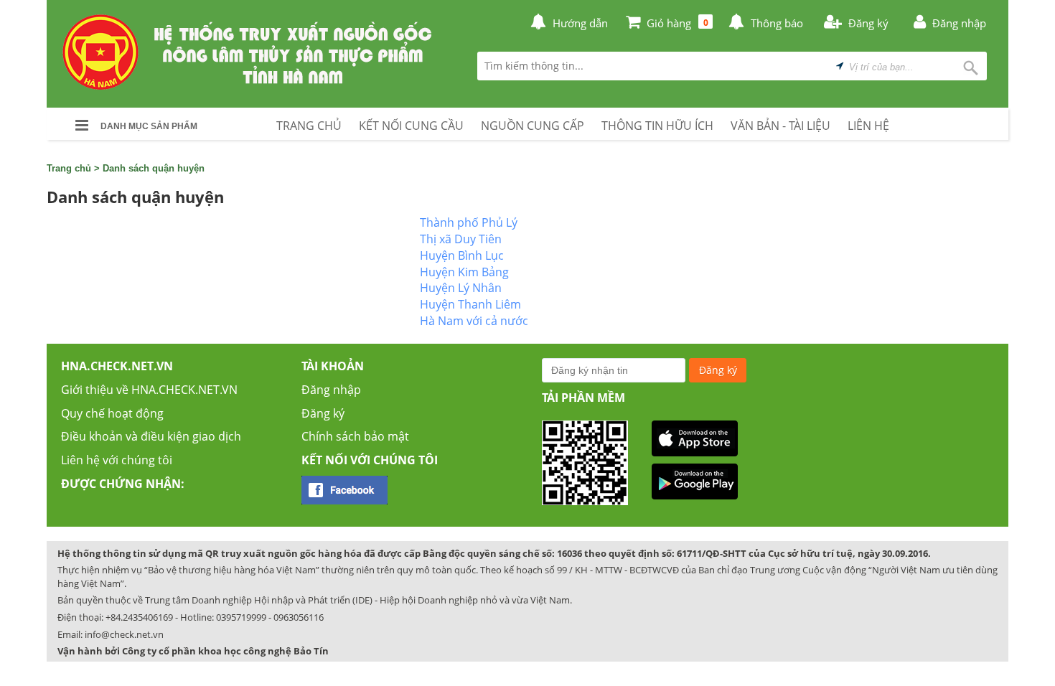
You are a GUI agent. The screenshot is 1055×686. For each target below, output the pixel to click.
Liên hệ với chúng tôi (116, 460)
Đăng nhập (331, 390)
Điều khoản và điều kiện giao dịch (151, 436)
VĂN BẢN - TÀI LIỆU (780, 125)
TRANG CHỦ (309, 125)
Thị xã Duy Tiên (461, 239)
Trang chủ (69, 168)
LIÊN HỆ (868, 125)
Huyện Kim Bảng (464, 272)
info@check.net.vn (124, 634)
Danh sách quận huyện (154, 168)
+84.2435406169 (139, 617)
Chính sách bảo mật (355, 436)
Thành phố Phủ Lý (468, 222)
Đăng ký (322, 413)
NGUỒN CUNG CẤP (532, 125)
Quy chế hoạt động (112, 413)
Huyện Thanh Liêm (470, 304)
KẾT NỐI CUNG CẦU (411, 125)
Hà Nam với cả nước (474, 321)
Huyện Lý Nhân (461, 288)
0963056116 (298, 617)
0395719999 (241, 617)
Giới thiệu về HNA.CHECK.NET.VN (149, 390)
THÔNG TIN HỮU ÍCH (657, 125)
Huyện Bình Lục (462, 255)
